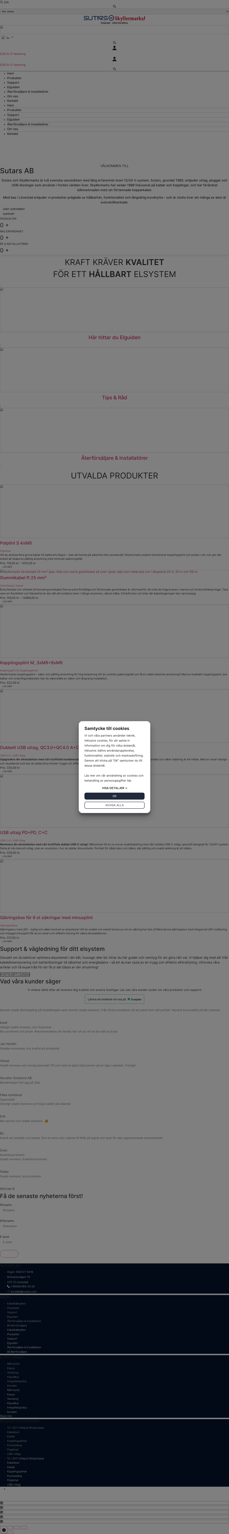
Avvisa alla (114, 805)
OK (114, 796)
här (129, 780)
